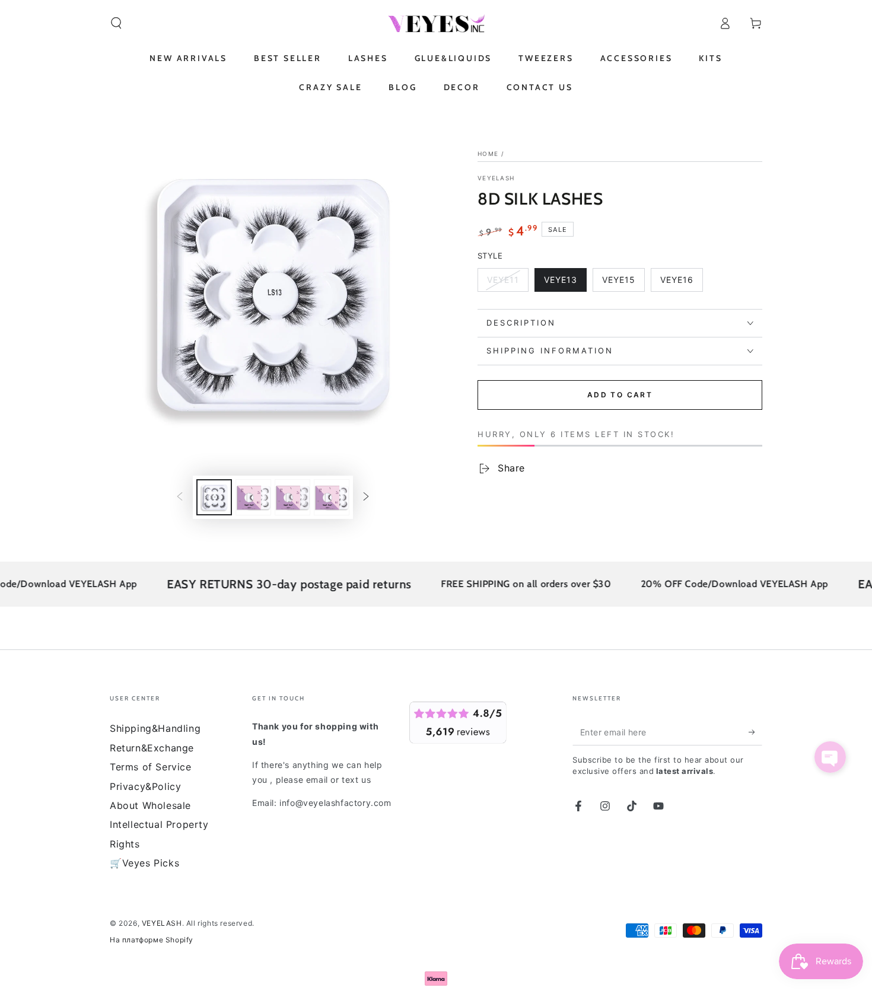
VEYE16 (681, 283)
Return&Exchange (152, 748)
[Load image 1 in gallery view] (214, 497)
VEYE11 (507, 283)
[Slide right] (366, 498)
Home (488, 153)
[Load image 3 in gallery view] (292, 497)
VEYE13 (565, 283)
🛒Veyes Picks (144, 863)
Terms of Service (151, 767)
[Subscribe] (755, 732)
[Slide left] (180, 498)
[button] (116, 23)
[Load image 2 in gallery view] (253, 497)
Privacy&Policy (145, 786)
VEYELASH (496, 177)
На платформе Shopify (151, 939)
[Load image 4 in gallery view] (331, 497)
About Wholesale (150, 805)
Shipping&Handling (155, 728)
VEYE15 (623, 283)
